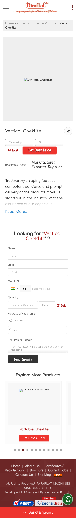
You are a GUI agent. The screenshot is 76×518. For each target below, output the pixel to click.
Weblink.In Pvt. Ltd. (58, 492)
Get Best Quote (34, 438)
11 (57, 450)
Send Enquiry (40, 512)
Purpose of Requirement (22, 313)
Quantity (13, 297)
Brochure (36, 470)
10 (53, 450)
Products (23, 23)
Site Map (44, 474)
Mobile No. (14, 281)
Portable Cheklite (34, 429)
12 (61, 450)
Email (11, 264)
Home (9, 23)
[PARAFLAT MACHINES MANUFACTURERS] (36, 7)
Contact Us (24, 474)
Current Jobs (58, 470)
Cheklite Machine (44, 23)
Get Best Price (39, 150)
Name (11, 248)
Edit (14, 150)
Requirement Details (20, 339)
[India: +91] (14, 288)
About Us (32, 466)
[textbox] (49, 142)
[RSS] (58, 474)
